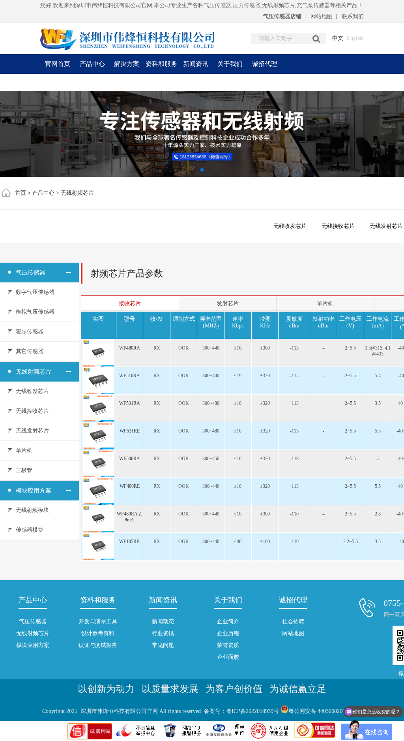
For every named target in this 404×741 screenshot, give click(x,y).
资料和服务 (161, 63)
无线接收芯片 (338, 226)
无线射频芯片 (77, 193)
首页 (20, 193)
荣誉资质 (228, 645)
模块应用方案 (33, 490)
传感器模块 (29, 530)
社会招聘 (293, 621)
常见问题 (163, 645)
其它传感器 (29, 351)
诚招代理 (264, 63)
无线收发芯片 (290, 226)
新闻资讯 (195, 63)
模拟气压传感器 (35, 312)
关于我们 (230, 63)
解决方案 (126, 63)
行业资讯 (163, 633)
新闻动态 (163, 621)
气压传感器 (30, 272)
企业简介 (228, 621)
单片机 (24, 450)
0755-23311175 (319, 84)
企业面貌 (228, 657)
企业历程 (228, 633)
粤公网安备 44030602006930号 (325, 711)
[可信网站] (315, 738)
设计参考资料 (97, 633)
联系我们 (353, 16)
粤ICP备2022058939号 (252, 711)
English (355, 38)
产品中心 (92, 63)
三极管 (24, 470)
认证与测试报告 (98, 645)
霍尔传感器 (29, 332)
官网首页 (57, 63)
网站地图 (321, 16)
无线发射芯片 (32, 431)
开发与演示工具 (98, 621)
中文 (337, 38)
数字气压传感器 (35, 292)
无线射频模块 (32, 510)
